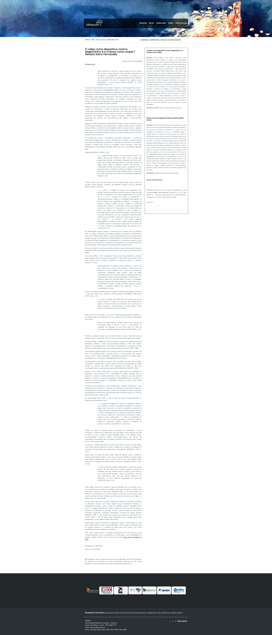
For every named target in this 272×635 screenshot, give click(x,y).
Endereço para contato (154, 613)
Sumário (116, 613)
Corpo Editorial (125, 613)
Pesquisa (143, 23)
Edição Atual (166, 613)
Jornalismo (161, 23)
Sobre (170, 23)
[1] (141, 61)
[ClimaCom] (94, 27)
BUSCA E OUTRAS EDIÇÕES (171, 40)
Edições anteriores (177, 613)
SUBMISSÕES (154, 40)
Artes (151, 23)
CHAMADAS (144, 40)
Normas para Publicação (138, 613)
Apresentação (109, 613)
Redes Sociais (181, 23)
